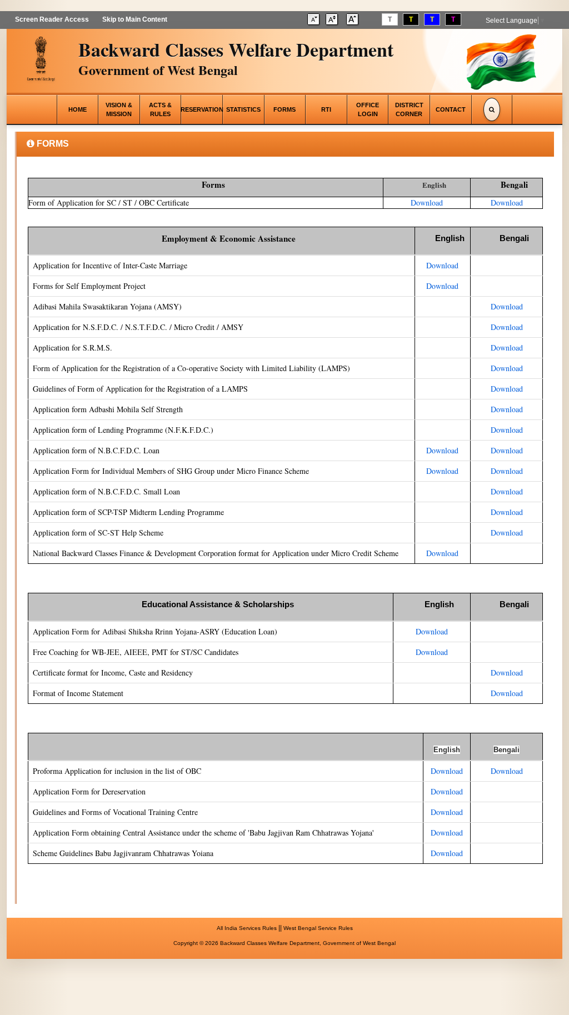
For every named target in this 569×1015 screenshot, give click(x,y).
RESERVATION (201, 109)
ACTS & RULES (160, 109)
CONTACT (451, 109)
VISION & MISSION (119, 109)
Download (427, 202)
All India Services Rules (247, 928)
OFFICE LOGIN (367, 109)
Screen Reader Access (52, 19)
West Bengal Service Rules (318, 928)
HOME (77, 109)
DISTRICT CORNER (409, 109)
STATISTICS (243, 109)
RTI (326, 109)
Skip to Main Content (134, 19)
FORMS (284, 109)
